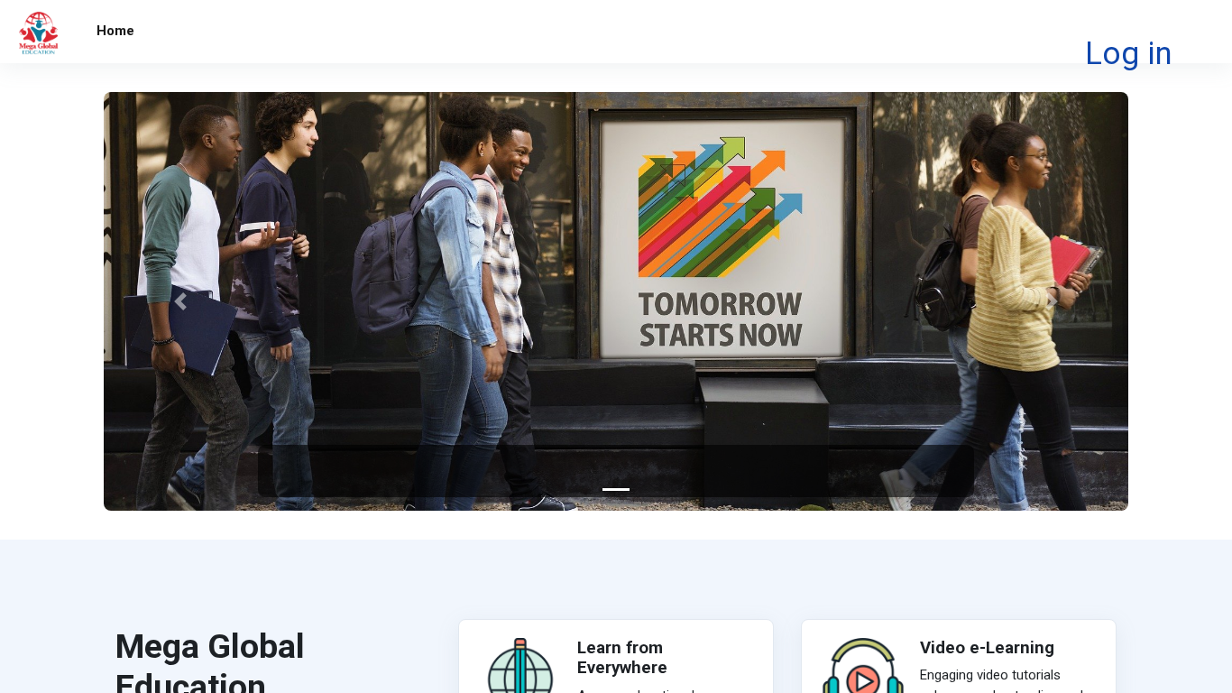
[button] (180, 301)
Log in (1128, 53)
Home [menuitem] (115, 31)
